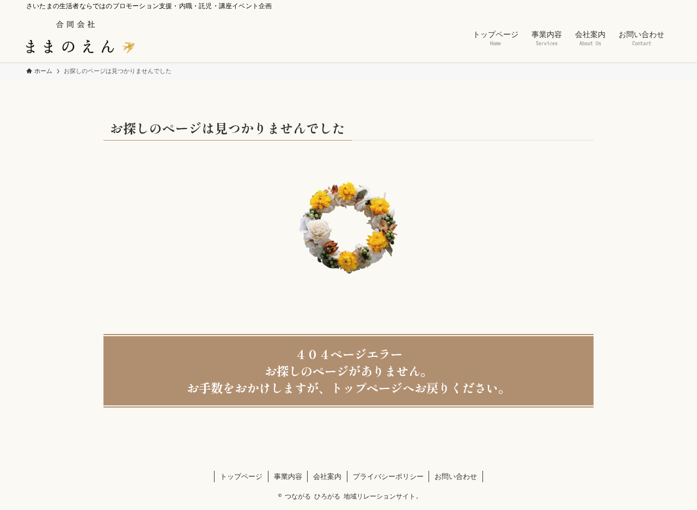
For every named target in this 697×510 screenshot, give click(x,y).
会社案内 (327, 476)
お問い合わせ (456, 476)
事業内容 (288, 476)
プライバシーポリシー (388, 476)
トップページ (241, 476)
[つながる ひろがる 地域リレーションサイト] (80, 37)
